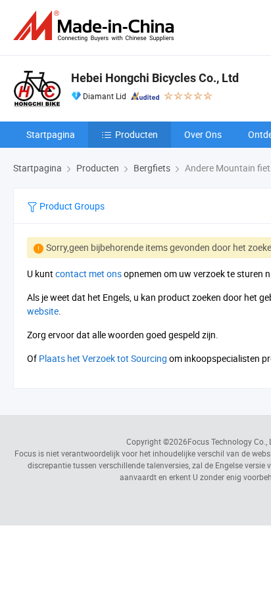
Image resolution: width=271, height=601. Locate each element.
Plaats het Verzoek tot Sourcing (103, 358)
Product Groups (71, 206)
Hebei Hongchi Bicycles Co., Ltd (155, 78)
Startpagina (50, 134)
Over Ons (203, 134)
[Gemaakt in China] (96, 26)
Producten (136, 134)
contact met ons (88, 273)
